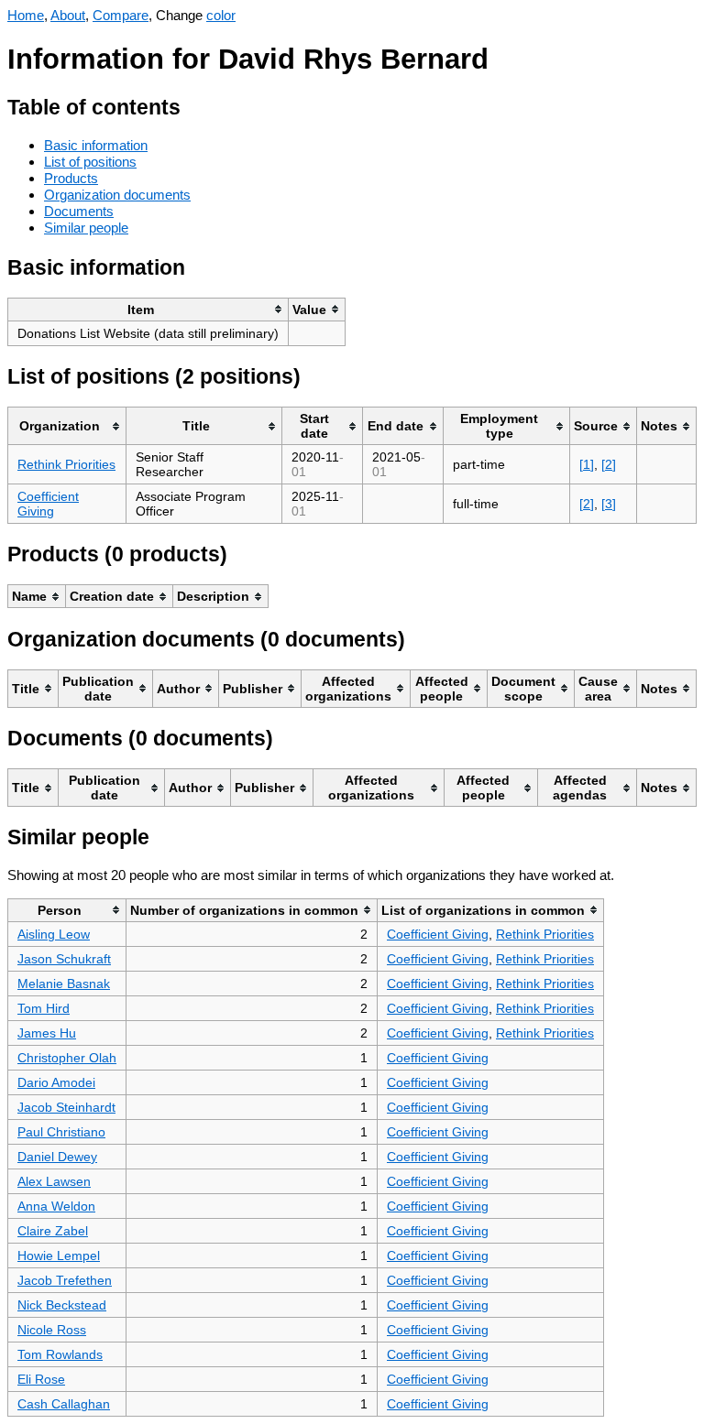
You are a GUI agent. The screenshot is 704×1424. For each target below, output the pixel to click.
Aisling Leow (53, 934)
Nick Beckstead (61, 1305)
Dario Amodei (56, 1082)
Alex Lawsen (54, 1181)
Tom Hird (43, 1008)
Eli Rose (41, 1379)
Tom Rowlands (60, 1354)
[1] (586, 464)
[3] (608, 503)
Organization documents (117, 194)
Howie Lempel (58, 1255)
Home (25, 15)
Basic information (96, 145)
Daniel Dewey (57, 1156)
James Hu (46, 1033)
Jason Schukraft (64, 958)
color (221, 15)
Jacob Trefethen (64, 1280)
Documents (79, 211)
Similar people (86, 227)
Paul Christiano (61, 1132)
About (67, 15)
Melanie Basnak (63, 983)
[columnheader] (148, 309)
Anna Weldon (56, 1206)
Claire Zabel (52, 1230)
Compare (120, 15)
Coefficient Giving (48, 503)
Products (71, 178)
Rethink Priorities (66, 464)
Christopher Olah (66, 1057)
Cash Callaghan (63, 1404)
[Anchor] (194, 104)
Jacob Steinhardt (66, 1107)
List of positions (90, 161)
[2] (608, 464)
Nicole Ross (51, 1329)
